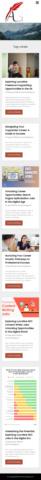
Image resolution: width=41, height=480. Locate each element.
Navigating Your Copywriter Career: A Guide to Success (17, 130)
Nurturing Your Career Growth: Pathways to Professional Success (18, 259)
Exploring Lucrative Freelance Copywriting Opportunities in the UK (18, 85)
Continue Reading (13, 112)
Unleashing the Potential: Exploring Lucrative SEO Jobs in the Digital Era (20, 435)
